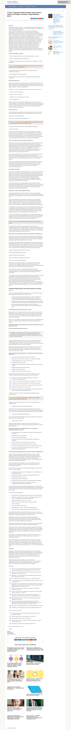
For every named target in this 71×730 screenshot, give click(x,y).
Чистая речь (20, 6)
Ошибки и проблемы (12, 6)
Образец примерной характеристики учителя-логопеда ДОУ (55, 37)
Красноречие (27, 6)
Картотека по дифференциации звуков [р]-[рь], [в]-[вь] (58, 52)
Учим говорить (12, 2)
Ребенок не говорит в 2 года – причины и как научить (57, 47)
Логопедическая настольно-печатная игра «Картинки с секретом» (58, 41)
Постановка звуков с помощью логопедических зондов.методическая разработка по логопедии (58, 33)
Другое (34, 6)
